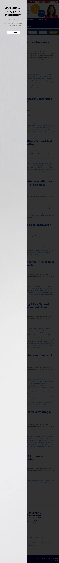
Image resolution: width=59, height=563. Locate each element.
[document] (29, 281)
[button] (24, 2)
